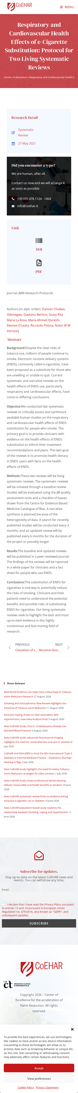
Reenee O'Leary (18, 325)
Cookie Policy (26, 1087)
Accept (39, 1068)
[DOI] (39, 240)
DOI (39, 249)
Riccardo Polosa (41, 325)
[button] (72, 1029)
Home (7, 77)
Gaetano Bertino (35, 314)
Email (5, 889)
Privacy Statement (47, 1087)
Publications (20, 77)
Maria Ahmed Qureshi (43, 320)
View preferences (39, 1078)
